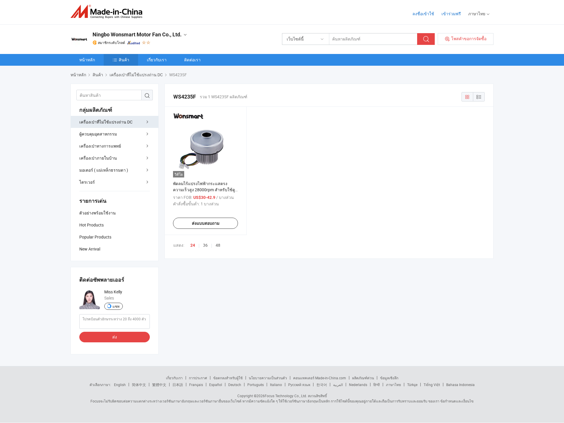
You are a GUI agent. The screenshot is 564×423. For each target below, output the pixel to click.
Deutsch (234, 384)
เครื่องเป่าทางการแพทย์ (100, 146)
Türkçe (412, 384)
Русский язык (299, 384)
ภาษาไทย (393, 384)
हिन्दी (376, 384)
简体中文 (139, 384)
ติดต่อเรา (192, 59)
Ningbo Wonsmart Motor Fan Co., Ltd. (137, 34)
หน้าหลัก (87, 59)
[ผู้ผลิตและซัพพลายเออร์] (108, 11)
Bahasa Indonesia (460, 384)
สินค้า (124, 59)
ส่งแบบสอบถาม (205, 223)
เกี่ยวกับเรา (157, 59)
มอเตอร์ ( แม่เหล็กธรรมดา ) (103, 170)
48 (218, 245)
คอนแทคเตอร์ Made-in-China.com (319, 377)
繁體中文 (159, 384)
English (120, 384)
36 (205, 245)
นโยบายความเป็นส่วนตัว (268, 377)
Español (215, 384)
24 (192, 245)
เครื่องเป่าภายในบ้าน (98, 158)
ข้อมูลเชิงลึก (389, 377)
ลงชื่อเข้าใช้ (423, 13)
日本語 (177, 384)
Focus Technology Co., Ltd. (286, 395)
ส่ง (114, 337)
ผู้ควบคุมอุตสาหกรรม (98, 134)
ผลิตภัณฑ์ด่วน (363, 377)
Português (255, 384)
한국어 (321, 384)
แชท (116, 306)
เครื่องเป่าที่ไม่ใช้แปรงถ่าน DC (105, 122)
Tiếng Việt (432, 384)
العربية (338, 384)
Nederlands (358, 384)
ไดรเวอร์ (87, 182)
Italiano (276, 384)
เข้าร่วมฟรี (451, 13)
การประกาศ (198, 377)
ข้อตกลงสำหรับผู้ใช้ (228, 377)
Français (196, 384)
